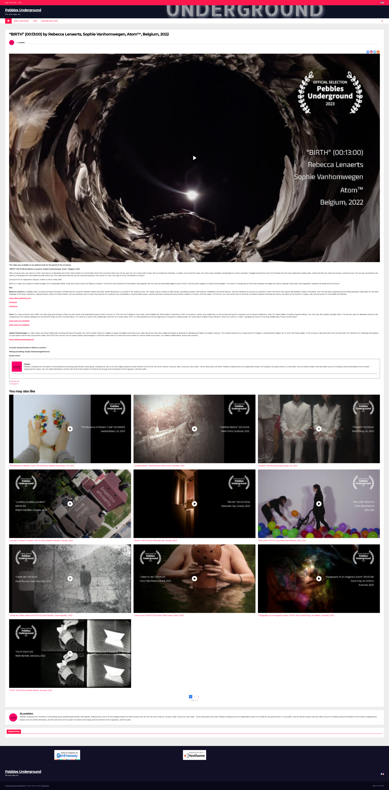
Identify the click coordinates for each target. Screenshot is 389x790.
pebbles (22, 42)
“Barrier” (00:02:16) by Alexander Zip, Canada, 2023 (155, 540)
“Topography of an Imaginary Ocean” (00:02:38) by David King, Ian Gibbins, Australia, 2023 (296, 615)
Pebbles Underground (23, 10)
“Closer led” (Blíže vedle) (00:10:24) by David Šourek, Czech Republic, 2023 (40, 615)
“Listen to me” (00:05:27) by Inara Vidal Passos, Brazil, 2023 (159, 615)
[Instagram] (371, 51)
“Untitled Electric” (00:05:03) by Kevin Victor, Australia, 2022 (159, 466)
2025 (35, 21)
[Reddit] (378, 51)
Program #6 (15, 381)
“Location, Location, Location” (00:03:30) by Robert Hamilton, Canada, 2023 (41, 540)
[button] (382, 21)
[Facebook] (367, 51)
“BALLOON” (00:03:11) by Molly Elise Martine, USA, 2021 (282, 540)
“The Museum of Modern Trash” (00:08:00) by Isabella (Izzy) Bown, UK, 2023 (41, 466)
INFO (20, 2)
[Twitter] (374, 51)
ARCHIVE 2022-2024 (50, 21)
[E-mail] (13, 377)
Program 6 (14, 384)
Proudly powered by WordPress (15, 786)
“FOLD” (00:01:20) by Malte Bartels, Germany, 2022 (30, 690)
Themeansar (45, 786)
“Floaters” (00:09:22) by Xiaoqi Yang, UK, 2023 (277, 466)
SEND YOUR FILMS (11, 2)
